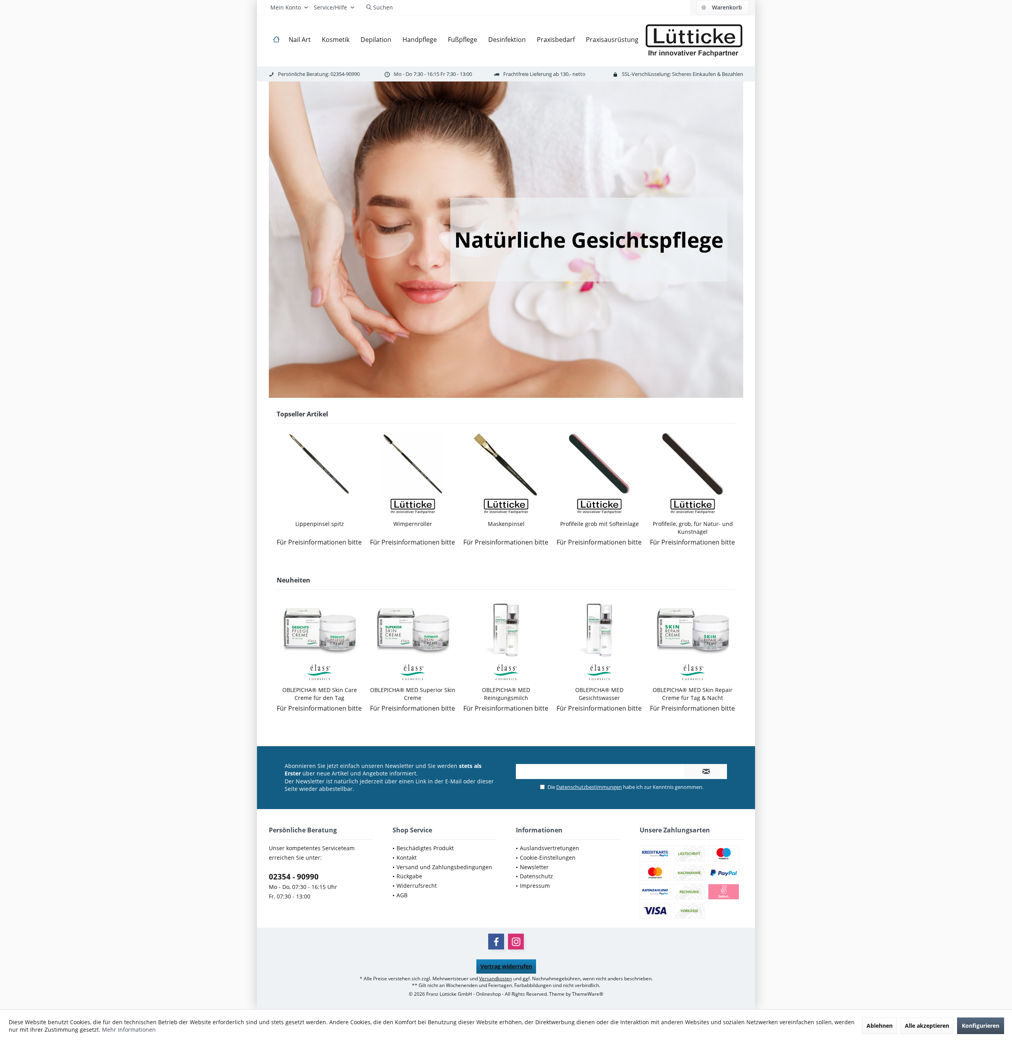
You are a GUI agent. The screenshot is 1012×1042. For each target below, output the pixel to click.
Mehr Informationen (129, 1029)
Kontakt (406, 857)
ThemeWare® (587, 994)
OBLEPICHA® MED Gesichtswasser (599, 694)
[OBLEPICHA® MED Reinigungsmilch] (506, 630)
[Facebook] (496, 941)
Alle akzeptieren (927, 1025)
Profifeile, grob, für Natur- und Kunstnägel (693, 527)
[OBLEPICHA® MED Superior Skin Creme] (412, 630)
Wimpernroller (412, 524)
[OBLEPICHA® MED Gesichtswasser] (599, 630)
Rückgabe (409, 876)
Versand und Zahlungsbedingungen (444, 867)
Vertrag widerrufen (506, 966)
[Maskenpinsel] (506, 463)
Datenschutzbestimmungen (589, 786)
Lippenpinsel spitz (319, 524)
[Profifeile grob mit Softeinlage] (599, 463)
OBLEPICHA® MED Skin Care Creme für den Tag (319, 694)
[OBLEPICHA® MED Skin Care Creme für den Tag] (319, 630)
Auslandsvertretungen (549, 848)
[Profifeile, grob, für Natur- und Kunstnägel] (692, 463)
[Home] (276, 40)
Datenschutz (536, 876)
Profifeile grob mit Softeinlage (599, 524)
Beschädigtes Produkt (425, 848)
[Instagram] (516, 941)
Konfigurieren (980, 1025)
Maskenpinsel (506, 524)
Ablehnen (880, 1025)
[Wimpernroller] (412, 463)
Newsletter (534, 867)
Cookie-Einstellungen (548, 857)
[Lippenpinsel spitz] (319, 463)
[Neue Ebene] (588, 240)
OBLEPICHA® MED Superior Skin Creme (412, 694)
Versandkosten (495, 978)
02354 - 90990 (294, 877)
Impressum (535, 885)
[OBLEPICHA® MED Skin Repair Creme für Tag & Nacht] (692, 630)
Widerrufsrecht (416, 885)
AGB (402, 895)
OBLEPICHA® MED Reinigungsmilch (506, 694)
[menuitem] (722, 7)
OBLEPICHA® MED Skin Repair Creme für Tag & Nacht (693, 694)
